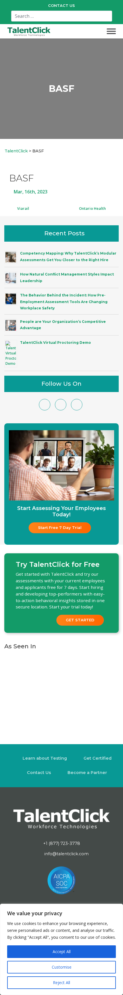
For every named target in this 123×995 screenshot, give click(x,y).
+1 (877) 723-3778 (61, 843)
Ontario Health (93, 208)
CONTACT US (61, 5)
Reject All (61, 982)
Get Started (80, 620)
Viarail (22, 208)
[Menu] (111, 31)
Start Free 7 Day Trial (60, 527)
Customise (62, 967)
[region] (61, 949)
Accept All (62, 951)
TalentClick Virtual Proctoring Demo (55, 342)
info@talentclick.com (66, 853)
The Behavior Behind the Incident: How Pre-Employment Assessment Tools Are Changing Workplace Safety (64, 301)
